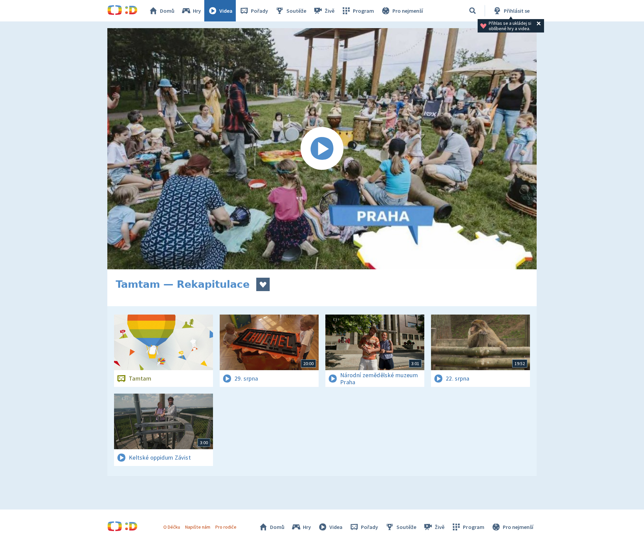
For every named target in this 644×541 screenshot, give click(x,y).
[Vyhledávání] (473, 10)
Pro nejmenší (407, 10)
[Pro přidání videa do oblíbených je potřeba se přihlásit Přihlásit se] (263, 284)
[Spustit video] (322, 148)
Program (363, 10)
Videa (225, 10)
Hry (197, 10)
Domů (167, 10)
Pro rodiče (225, 527)
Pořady (259, 10)
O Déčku (171, 527)
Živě (329, 10)
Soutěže (296, 10)
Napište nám (197, 527)
